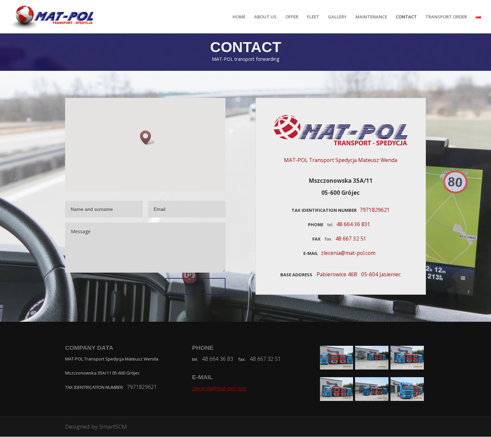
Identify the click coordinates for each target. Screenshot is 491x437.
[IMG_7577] (336, 367)
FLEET (313, 17)
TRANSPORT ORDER (446, 17)
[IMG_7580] (371, 367)
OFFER (291, 17)
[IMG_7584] (407, 367)
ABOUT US (265, 17)
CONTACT (406, 17)
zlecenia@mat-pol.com (219, 388)
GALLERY (337, 17)
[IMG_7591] (371, 399)
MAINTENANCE (371, 17)
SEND (195, 286)
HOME (239, 17)
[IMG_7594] (407, 399)
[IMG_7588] (336, 399)
